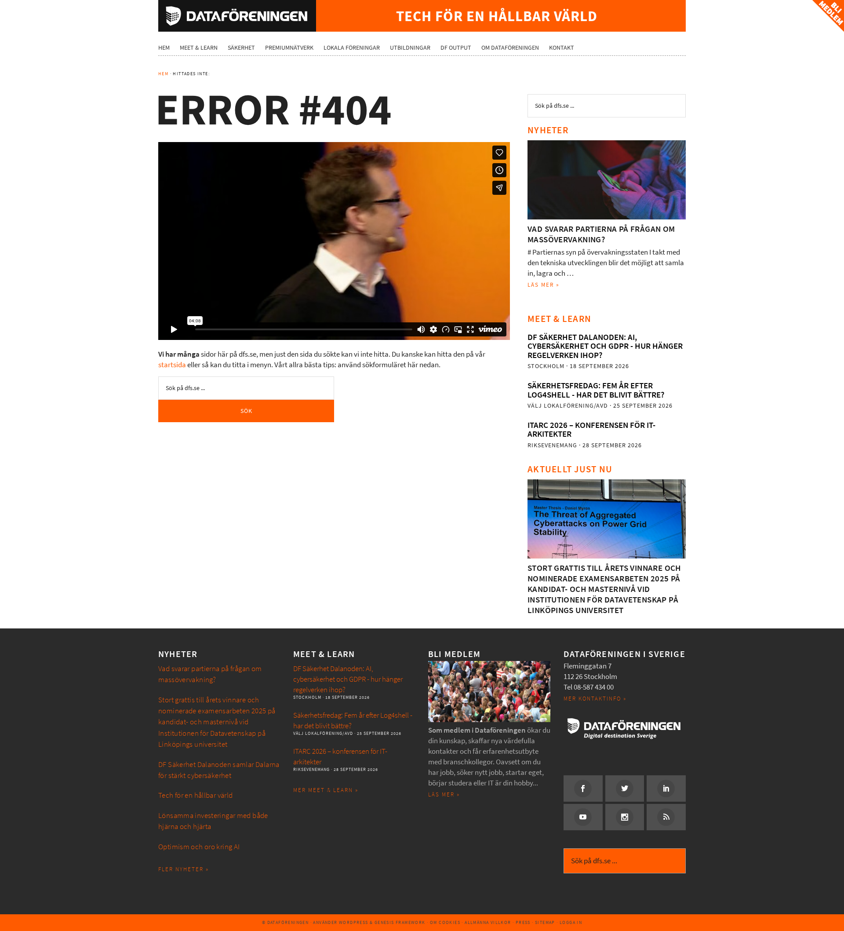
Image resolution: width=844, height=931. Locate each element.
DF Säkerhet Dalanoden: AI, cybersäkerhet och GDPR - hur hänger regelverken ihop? (605, 346)
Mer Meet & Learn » (325, 790)
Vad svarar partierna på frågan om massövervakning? (601, 234)
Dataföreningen (237, 16)
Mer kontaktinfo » (595, 698)
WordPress (353, 922)
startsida (172, 365)
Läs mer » (544, 284)
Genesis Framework (400, 922)
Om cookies (445, 922)
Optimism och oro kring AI (199, 847)
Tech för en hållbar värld (195, 795)
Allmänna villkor (488, 922)
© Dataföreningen (285, 922)
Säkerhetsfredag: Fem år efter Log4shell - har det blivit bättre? (596, 390)
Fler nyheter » (183, 869)
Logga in (571, 922)
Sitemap (545, 922)
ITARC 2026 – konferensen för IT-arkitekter (591, 429)
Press (523, 922)
